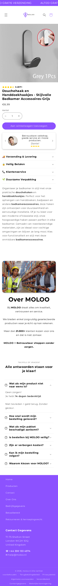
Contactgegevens (18, 584)
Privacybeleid (49, 575)
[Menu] (6, 15)
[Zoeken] (44, 15)
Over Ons (11, 499)
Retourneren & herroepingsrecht (24, 519)
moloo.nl (27, 571)
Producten (12, 486)
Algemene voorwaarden (22, 579)
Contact (10, 493)
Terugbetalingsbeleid (30, 575)
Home (9, 479)
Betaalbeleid (13, 513)
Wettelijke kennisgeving (40, 584)
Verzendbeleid (43, 579)
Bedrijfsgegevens (15, 506)
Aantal (5, 110)
